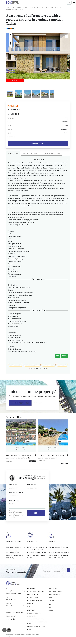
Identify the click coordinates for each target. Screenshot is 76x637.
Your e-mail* (31, 484)
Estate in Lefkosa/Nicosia (38, 368)
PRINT (64, 356)
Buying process (31, 616)
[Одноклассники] (11, 28)
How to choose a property (55, 591)
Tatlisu (19, 109)
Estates (13, 7)
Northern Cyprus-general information (37, 591)
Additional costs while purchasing (36, 626)
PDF (57, 356)
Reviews (29, 629)
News (50, 607)
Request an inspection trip (34, 613)
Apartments (30, 603)
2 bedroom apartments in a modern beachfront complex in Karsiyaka (19, 456)
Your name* (13, 484)
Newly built (51, 597)
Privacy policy (9, 636)
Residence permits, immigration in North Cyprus (37, 623)
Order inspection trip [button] (20, 403)
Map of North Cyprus (32, 597)
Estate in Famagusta (16, 365)
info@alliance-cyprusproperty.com (14, 612)
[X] (9, 28)
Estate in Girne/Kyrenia (32, 365)
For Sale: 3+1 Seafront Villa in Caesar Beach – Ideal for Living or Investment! (51, 457)
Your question (14, 500)
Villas (28, 606)
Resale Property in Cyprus (55, 594)
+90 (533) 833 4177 (39, 476)
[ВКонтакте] (7, 28)
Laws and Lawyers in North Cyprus (35, 619)
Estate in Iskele (62, 365)
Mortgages (51, 600)
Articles (51, 610)
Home (8, 7)
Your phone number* (16, 492)
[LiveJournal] (13, 28)
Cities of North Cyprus (32, 594)
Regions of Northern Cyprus (34, 600)
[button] (66, 36)
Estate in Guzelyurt (48, 365)
